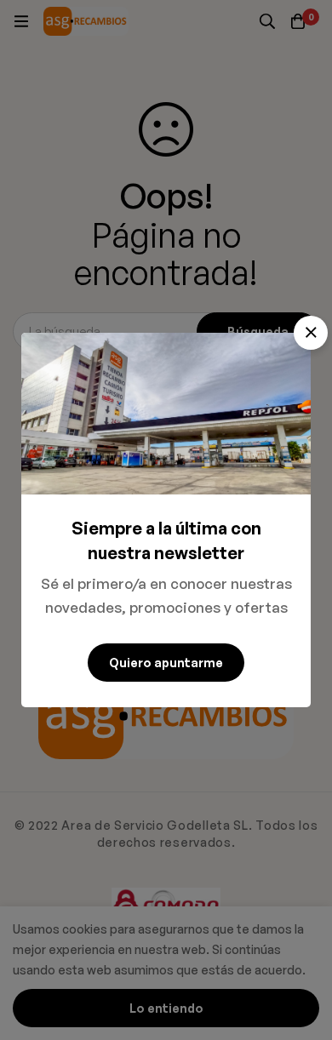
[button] (311, 333)
